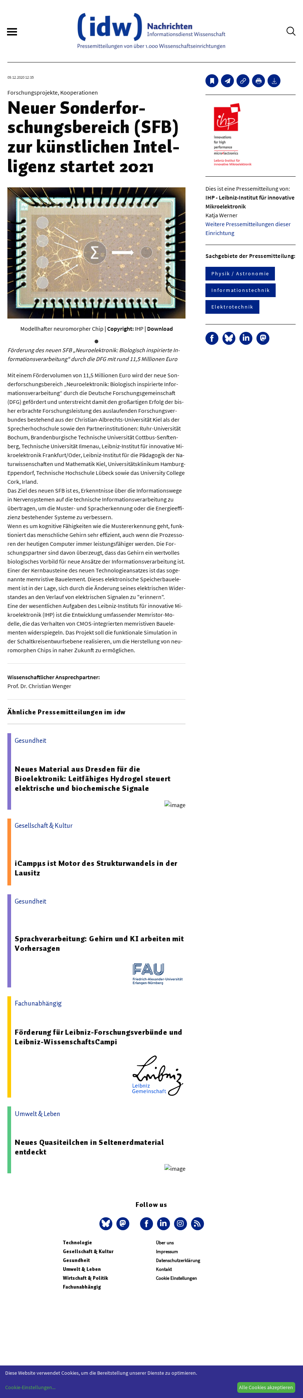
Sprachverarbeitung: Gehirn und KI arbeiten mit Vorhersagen (99, 943)
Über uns (165, 1242)
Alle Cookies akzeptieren (266, 1387)
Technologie (77, 1242)
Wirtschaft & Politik (85, 1278)
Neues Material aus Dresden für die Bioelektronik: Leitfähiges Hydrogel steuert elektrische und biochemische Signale (92, 778)
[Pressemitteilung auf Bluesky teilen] (228, 338)
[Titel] (211, 80)
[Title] (242, 80)
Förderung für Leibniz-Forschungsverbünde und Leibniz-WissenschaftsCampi (99, 1037)
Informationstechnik (240, 290)
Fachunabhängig (82, 1286)
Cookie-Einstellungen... (30, 1387)
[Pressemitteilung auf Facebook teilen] (211, 338)
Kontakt (164, 1269)
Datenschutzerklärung (178, 1260)
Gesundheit (76, 1260)
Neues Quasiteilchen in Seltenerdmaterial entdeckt (89, 1147)
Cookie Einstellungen (176, 1278)
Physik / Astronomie (240, 273)
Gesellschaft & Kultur (88, 1251)
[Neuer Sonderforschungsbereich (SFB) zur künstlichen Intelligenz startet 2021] (227, 80)
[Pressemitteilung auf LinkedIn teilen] (245, 338)
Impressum (167, 1251)
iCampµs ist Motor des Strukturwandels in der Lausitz (96, 868)
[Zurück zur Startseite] (151, 31)
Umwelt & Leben (82, 1269)
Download (160, 328)
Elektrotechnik (232, 306)
